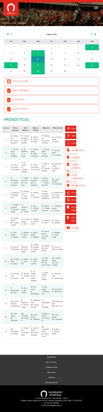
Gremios (51, 377)
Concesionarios (51, 382)
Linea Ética (51, 372)
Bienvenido (51, 357)
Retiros (73, 193)
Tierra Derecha (73, 166)
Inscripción (73, 150)
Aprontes (73, 136)
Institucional (51, 362)
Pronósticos (73, 128)
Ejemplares (73, 143)
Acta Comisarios (73, 177)
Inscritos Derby (20, 109)
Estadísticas (18, 100)
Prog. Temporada (20, 90)
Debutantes (73, 200)
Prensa (73, 228)
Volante (73, 157)
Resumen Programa (73, 209)
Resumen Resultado (73, 219)
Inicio (14, 23)
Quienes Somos (51, 367)
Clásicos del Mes (20, 81)
